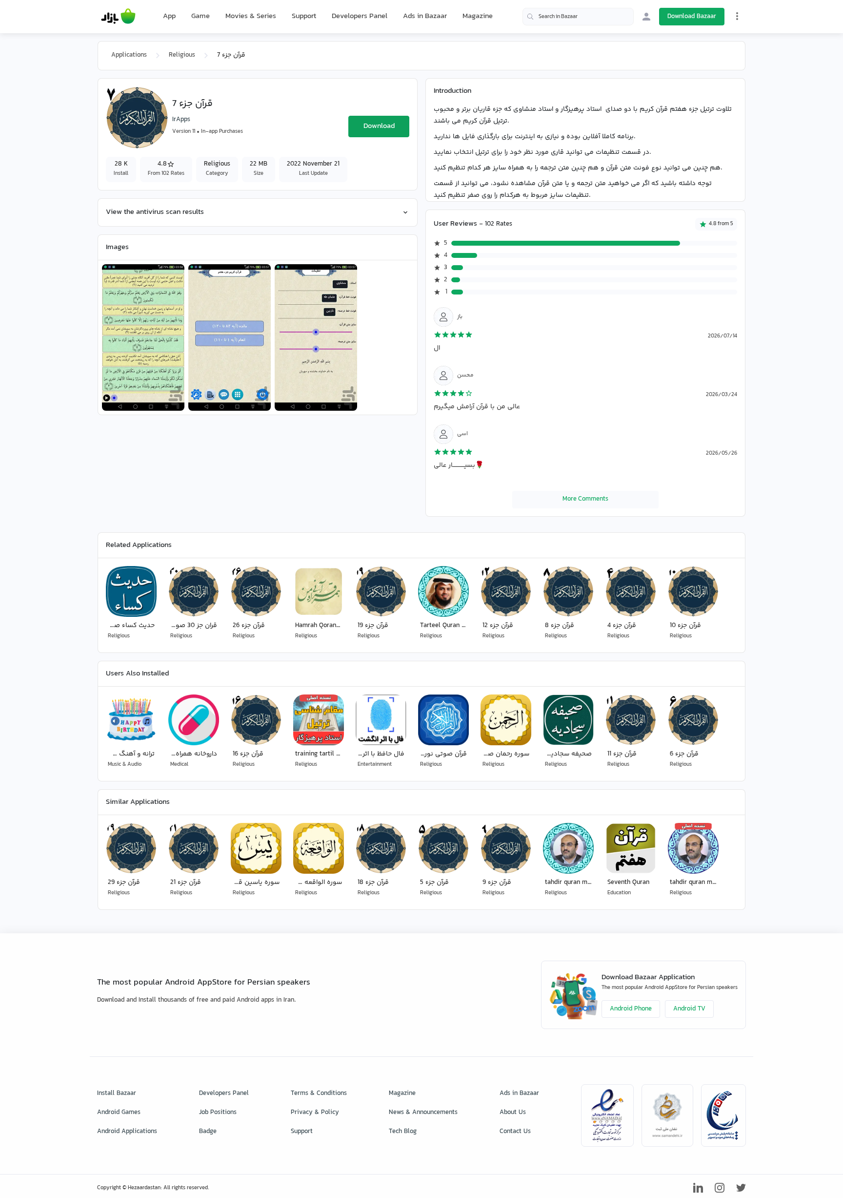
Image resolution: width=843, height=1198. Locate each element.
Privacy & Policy (315, 1112)
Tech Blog (403, 1131)
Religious (182, 55)
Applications (129, 55)
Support (304, 16)
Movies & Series (250, 16)
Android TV (689, 1009)
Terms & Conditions (319, 1093)
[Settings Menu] (737, 16)
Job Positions (218, 1112)
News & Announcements (423, 1112)
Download (379, 126)
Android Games (118, 1112)
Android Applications (127, 1131)
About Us (513, 1112)
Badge (208, 1131)
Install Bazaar (116, 1093)
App (169, 16)
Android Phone (631, 1009)
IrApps (181, 119)
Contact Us (515, 1131)
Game (200, 16)
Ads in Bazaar (425, 16)
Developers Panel (359, 16)
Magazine (477, 16)
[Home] (118, 16)
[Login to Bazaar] (646, 16)
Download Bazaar (691, 16)
